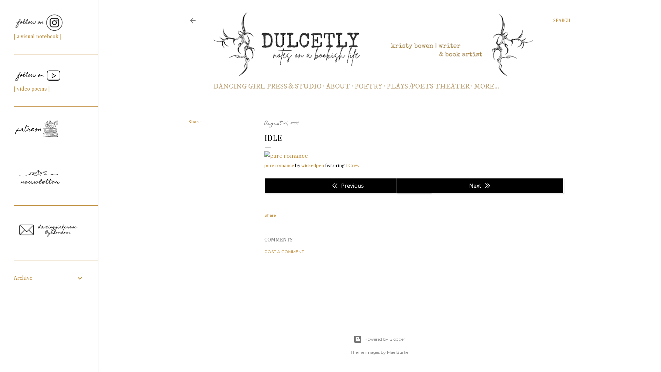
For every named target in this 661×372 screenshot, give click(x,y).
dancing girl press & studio (267, 86)
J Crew (352, 165)
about (338, 86)
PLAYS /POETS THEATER (428, 86)
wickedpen (312, 165)
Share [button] (195, 122)
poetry (368, 86)
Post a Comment (284, 251)
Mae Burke (397, 352)
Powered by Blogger (385, 339)
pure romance (279, 165)
